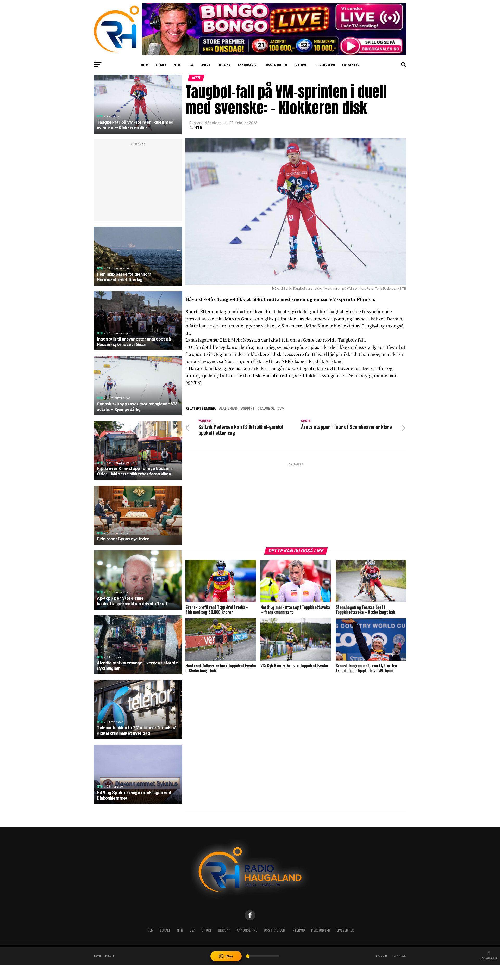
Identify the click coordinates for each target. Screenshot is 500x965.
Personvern (325, 64)
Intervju (301, 64)
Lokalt (161, 64)
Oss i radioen (276, 64)
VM (282, 408)
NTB (177, 64)
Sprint (249, 408)
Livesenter (350, 64)
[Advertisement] (138, 183)
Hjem (144, 64)
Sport (205, 64)
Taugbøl (267, 408)
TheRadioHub (488, 958)
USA (190, 64)
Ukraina (224, 64)
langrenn (229, 408)
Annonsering (248, 64)
